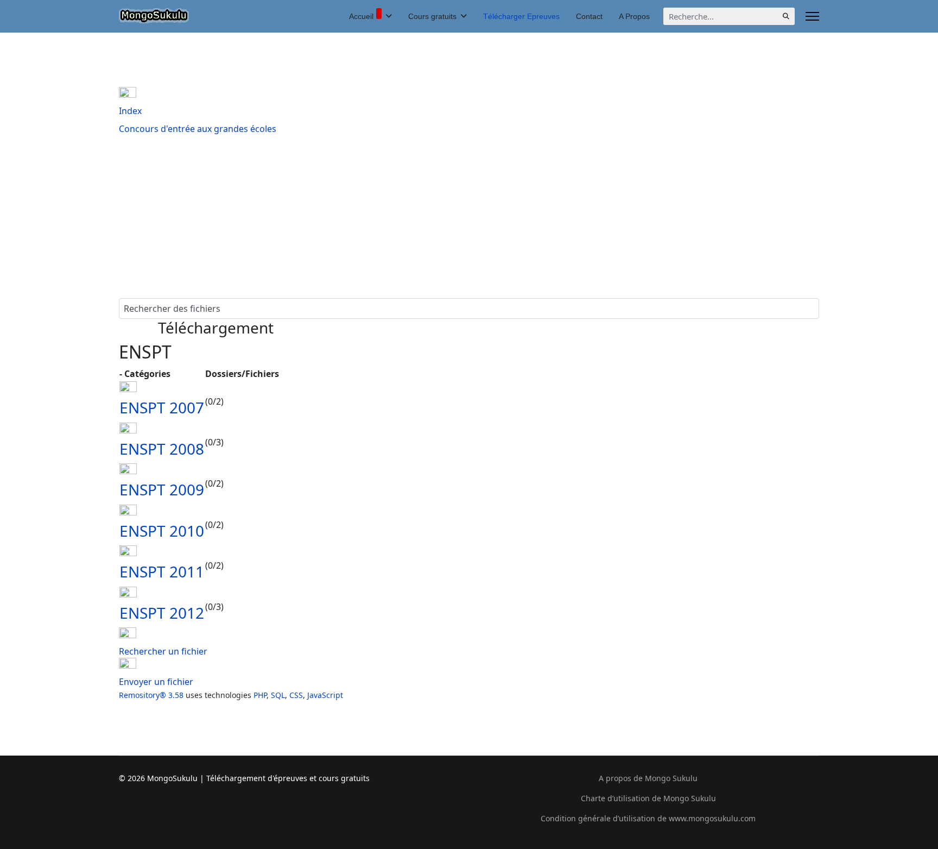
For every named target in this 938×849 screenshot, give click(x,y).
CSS (296, 695)
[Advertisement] (469, 217)
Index (130, 111)
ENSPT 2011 (161, 571)
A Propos (634, 16)
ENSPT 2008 (161, 448)
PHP (260, 695)
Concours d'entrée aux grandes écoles (197, 129)
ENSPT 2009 (161, 489)
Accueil (361, 16)
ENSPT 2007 (161, 407)
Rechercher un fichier (163, 651)
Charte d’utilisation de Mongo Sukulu (648, 798)
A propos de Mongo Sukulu (648, 778)
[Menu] (812, 16)
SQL (278, 695)
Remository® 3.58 (151, 695)
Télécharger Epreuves (521, 16)
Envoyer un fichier (156, 682)
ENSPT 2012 (161, 612)
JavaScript (325, 695)
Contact (589, 16)
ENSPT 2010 (161, 530)
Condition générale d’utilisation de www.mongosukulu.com (648, 818)
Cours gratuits (432, 16)
